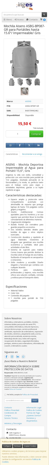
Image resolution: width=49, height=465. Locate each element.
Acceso (20, 19)
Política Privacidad (11, 410)
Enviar (35, 400)
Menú (9, 19)
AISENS (28, 101)
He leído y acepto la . (22, 394)
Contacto (33, 19)
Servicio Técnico (11, 418)
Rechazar (17, 446)
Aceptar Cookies (30, 446)
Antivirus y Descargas (13, 423)
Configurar (7, 446)
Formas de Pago (33, 413)
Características (12, 154)
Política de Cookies (34, 410)
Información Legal (33, 407)
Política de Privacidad (15, 389)
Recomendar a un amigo (32, 154)
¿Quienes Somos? (33, 415)
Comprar (36, 133)
